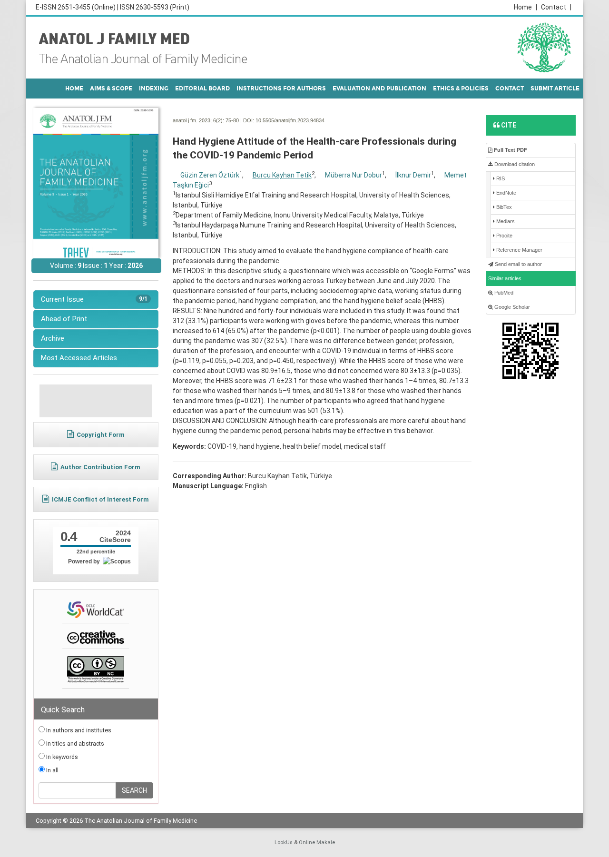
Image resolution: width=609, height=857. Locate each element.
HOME (74, 88)
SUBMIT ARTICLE (555, 88)
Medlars (505, 221)
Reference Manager (518, 250)
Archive (52, 338)
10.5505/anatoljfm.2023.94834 (289, 120)
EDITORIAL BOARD (202, 88)
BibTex (503, 207)
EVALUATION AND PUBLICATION (379, 88)
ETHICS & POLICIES (461, 88)
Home (525, 7)
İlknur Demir (413, 175)
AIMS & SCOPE (111, 88)
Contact (556, 7)
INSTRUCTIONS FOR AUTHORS (281, 88)
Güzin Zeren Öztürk (209, 175)
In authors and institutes (78, 730)
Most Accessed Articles (79, 358)
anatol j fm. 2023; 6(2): (198, 120)
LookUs (284, 842)
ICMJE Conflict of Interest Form (100, 499)
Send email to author (517, 264)
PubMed (503, 293)
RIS (500, 178)
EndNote (505, 193)
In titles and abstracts (74, 743)
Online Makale (317, 842)
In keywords (61, 756)
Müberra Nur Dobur (353, 175)
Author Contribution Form (100, 467)
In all (52, 770)
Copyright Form (101, 434)
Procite (503, 235)
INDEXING (153, 88)
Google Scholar (511, 307)
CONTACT (509, 88)
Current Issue (94, 299)
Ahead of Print (64, 319)
